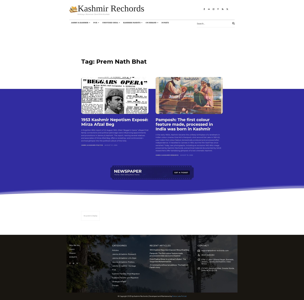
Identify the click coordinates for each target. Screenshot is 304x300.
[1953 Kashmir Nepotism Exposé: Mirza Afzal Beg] (114, 95)
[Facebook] (204, 9)
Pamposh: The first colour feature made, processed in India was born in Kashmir (184, 124)
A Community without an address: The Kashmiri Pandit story (169, 266)
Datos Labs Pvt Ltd (179, 296)
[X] (227, 9)
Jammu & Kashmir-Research (167, 155)
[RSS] (222, 9)
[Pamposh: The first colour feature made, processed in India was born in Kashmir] (189, 95)
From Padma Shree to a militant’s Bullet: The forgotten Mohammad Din (168, 260)
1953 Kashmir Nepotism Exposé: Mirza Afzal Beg (114, 122)
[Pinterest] (218, 9)
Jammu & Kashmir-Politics (92, 145)
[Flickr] (209, 9)
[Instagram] (213, 9)
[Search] (233, 23)
